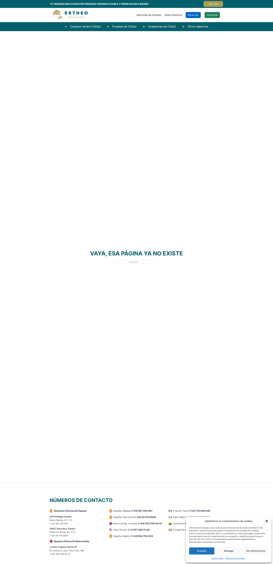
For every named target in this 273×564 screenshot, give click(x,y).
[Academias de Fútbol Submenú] (145, 26)
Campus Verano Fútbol (85, 26)
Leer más (213, 4)
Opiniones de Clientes (148, 14)
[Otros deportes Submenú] (185, 26)
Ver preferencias (255, 550)
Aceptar (201, 550)
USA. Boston (131, 529)
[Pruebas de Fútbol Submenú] (109, 26)
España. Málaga (132, 510)
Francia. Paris (191, 510)
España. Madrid (133, 536)
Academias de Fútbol (162, 26)
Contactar (212, 14)
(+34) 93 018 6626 (59, 535)
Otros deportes (198, 26)
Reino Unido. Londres (137, 523)
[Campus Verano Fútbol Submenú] (67, 26)
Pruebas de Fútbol (124, 26)
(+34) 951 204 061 (59, 523)
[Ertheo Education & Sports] (70, 15)
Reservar (193, 14)
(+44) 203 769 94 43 (60, 554)
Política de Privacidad (235, 558)
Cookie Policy (217, 558)
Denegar (229, 550)
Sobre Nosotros (173, 14)
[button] (266, 521)
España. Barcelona (134, 517)
